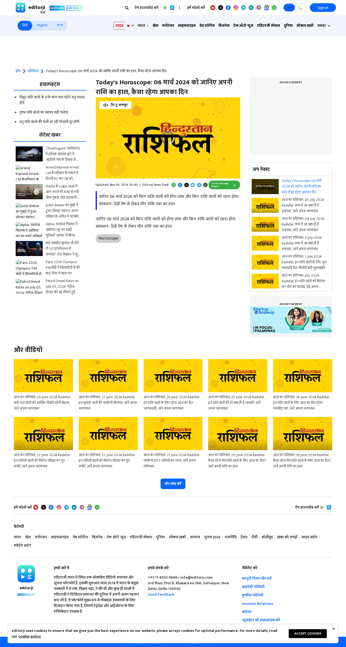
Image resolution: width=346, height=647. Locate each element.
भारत (17, 537)
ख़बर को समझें (287, 537)
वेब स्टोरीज (207, 25)
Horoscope (108, 238)
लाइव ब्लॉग (309, 537)
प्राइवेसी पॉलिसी (253, 587)
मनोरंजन (168, 25)
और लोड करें (173, 484)
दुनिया (288, 25)
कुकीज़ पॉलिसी (252, 595)
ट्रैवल (244, 537)
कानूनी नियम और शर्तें (256, 578)
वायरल (195, 537)
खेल (155, 25)
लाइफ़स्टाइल (187, 25)
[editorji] (26, 573)
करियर (247, 612)
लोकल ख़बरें (305, 25)
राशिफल (33, 71)
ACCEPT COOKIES (307, 633)
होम (18, 71)
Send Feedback (161, 594)
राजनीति (231, 537)
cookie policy (29, 636)
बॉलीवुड (267, 537)
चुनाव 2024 (212, 537)
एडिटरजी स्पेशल (268, 25)
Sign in (323, 8)
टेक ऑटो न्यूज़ (243, 25)
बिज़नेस (223, 25)
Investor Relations (257, 603)
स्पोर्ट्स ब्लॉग (22, 545)
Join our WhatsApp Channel (220, 185)
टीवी (254, 537)
